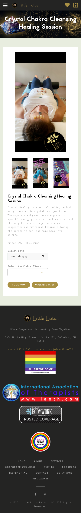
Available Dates (45, 285)
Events (49, 467)
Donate (67, 5)
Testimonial (18, 473)
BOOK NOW (75, 5)
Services (57, 461)
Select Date (16, 250)
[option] (40, 102)
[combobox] (28, 272)
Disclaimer (40, 479)
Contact (41, 473)
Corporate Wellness (20, 467)
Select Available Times (24, 266)
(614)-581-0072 (63, 349)
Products (69, 467)
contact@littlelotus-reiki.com (29, 349)
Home (21, 461)
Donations (65, 473)
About (38, 461)
